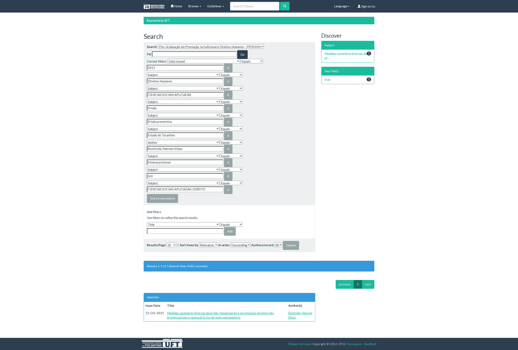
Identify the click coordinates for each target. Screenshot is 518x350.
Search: (152, 47)
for (149, 54)
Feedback (370, 344)
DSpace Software (300, 344)
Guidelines (214, 6)
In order (224, 245)
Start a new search (162, 198)
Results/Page (156, 245)
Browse (193, 6)
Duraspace (354, 344)
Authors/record (262, 245)
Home (178, 6)
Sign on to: (368, 6)
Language (340, 6)
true (327, 79)
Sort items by (189, 245)
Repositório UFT (158, 20)
